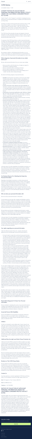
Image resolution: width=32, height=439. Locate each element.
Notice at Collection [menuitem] (4, 436)
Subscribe (16, 423)
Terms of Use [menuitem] (3, 433)
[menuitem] (1, 430)
